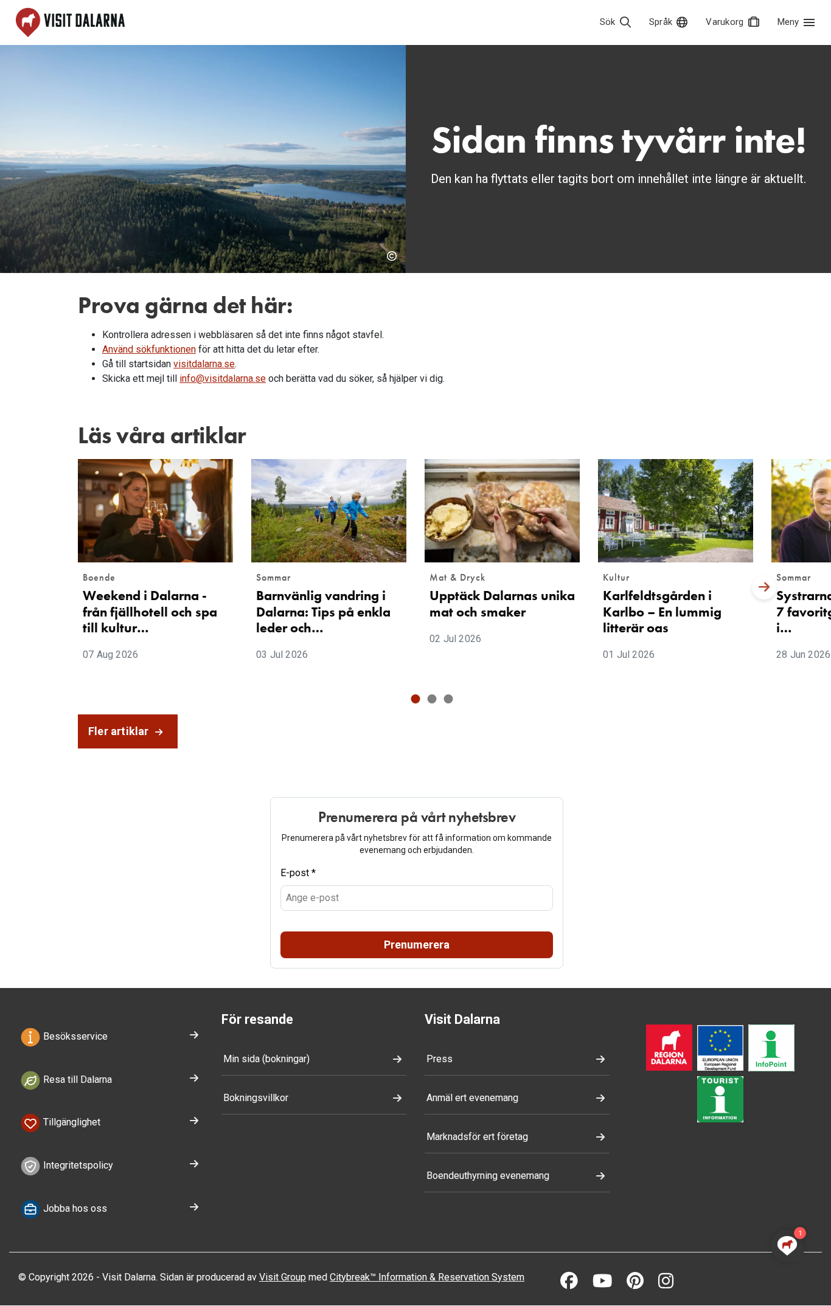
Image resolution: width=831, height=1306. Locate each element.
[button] (415, 698)
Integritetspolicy (77, 1165)
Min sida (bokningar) (266, 1059)
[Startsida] (70, 22)
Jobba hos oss (74, 1208)
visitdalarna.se (204, 364)
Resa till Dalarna (76, 1079)
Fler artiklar (119, 731)
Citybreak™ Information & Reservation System (427, 1277)
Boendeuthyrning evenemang (487, 1175)
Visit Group (282, 1277)
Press (439, 1059)
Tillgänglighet (70, 1122)
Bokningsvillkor (255, 1098)
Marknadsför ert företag (477, 1136)
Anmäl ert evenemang (472, 1098)
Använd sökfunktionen (149, 349)
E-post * (298, 873)
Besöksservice (74, 1036)
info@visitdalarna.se (222, 378)
